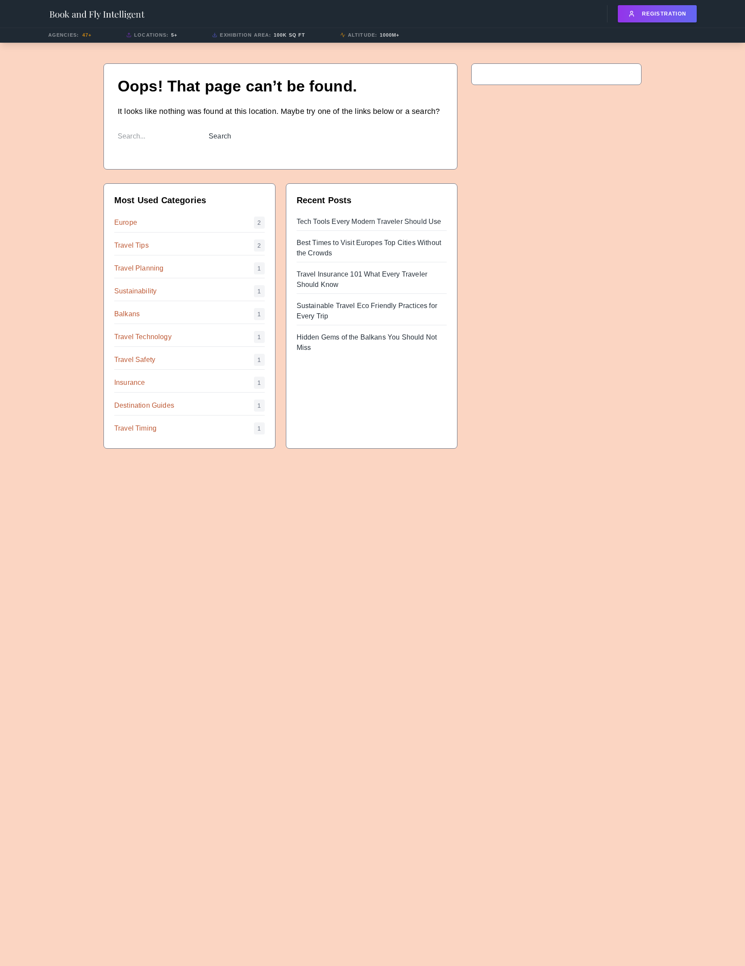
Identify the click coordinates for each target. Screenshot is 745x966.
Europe (125, 222)
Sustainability (135, 291)
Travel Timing (135, 428)
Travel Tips (131, 245)
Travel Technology (143, 336)
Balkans (127, 314)
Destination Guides (144, 405)
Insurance (129, 382)
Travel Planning (138, 268)
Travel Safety (134, 359)
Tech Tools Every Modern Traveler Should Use (369, 221)
